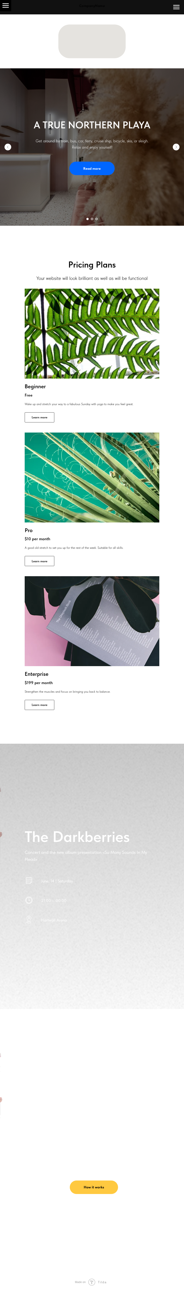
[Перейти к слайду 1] (87, 219)
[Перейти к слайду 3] (96, 219)
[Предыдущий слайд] (7, 147)
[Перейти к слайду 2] (92, 219)
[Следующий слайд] (176, 147)
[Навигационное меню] (5, 5)
